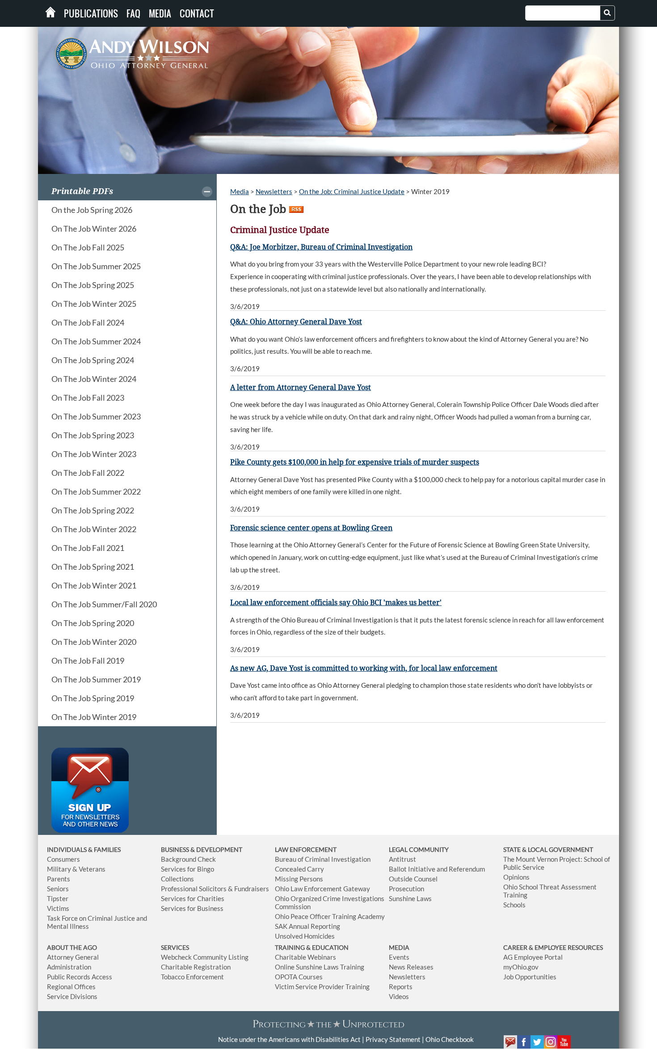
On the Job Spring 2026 (91, 210)
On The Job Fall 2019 (87, 660)
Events (399, 957)
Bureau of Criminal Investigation (323, 859)
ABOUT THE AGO (72, 947)
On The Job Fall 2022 (87, 473)
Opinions (516, 877)
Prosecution (406, 889)
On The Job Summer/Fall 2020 (104, 604)
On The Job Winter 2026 (93, 228)
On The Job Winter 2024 (93, 379)
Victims (58, 908)
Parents (58, 879)
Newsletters (274, 191)
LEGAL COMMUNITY (419, 849)
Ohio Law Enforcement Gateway (322, 889)
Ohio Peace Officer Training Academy (330, 916)
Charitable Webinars (305, 957)
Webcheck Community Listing (204, 957)
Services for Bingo (187, 869)
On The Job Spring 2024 (92, 360)
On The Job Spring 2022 (92, 510)
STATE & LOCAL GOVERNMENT (548, 849)
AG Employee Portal (533, 957)
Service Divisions (72, 996)
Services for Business (192, 908)
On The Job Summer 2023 (96, 416)
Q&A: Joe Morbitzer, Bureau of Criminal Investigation (321, 247)
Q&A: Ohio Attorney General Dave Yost (296, 322)
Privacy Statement (393, 1039)
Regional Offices (71, 986)
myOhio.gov (521, 967)
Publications (91, 13)
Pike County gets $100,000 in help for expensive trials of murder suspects (354, 462)
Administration (69, 967)
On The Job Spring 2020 (92, 623)
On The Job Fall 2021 (87, 548)
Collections (177, 879)
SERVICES (175, 947)
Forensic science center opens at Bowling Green (311, 528)
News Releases (411, 967)
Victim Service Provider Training (322, 986)
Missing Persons (299, 879)
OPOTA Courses (299, 977)
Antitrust (402, 859)
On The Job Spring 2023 (92, 435)
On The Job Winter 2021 (93, 585)
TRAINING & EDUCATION (312, 947)
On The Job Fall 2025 (87, 247)
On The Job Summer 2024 (96, 341)
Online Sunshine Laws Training (319, 967)
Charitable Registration (196, 967)
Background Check (188, 859)
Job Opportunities (529, 977)
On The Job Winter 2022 (93, 529)
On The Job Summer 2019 (96, 679)
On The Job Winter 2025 (93, 304)
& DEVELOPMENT (216, 849)
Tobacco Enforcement (192, 977)
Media (160, 13)
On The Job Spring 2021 (92, 567)
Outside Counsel (413, 879)
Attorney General (73, 957)
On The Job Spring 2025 (92, 285)
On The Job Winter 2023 (93, 454)
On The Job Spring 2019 (92, 698)
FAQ (133, 13)
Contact (197, 13)
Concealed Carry (299, 869)
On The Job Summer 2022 (96, 491)
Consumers (63, 859)
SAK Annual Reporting (307, 926)
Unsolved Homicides (305, 936)
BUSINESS (175, 849)
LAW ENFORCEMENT (306, 849)
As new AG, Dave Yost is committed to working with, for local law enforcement (363, 668)
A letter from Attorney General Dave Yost (300, 387)
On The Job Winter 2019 (93, 717)
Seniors (58, 889)
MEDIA (399, 947)
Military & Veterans (76, 869)
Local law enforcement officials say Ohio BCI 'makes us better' (336, 602)
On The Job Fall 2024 (87, 322)
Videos (399, 996)
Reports (401, 986)
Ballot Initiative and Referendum (437, 869)
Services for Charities (192, 898)
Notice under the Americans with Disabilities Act (289, 1039)
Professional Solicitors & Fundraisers (215, 889)
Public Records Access (79, 977)
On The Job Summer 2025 (96, 266)
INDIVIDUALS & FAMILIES (84, 849)
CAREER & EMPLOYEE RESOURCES (553, 947)
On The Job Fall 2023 (87, 397)
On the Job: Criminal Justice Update (351, 191)
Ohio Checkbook (449, 1039)
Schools (514, 905)
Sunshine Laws (410, 898)
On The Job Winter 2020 (93, 642)
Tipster (57, 898)
